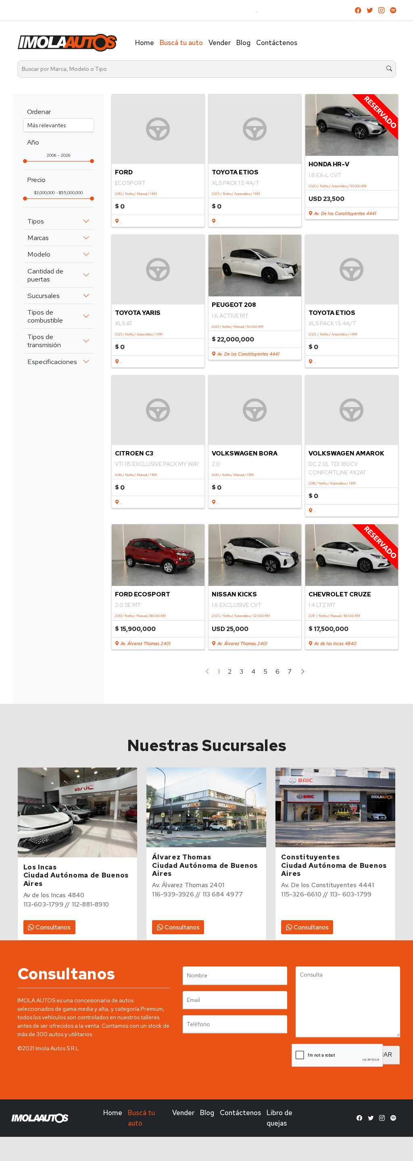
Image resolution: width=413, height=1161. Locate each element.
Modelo (38, 254)
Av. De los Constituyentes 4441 (344, 213)
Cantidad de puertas (45, 275)
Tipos (35, 221)
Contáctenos (276, 42)
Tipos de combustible (45, 316)
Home (144, 42)
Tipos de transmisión (44, 340)
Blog (243, 42)
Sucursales (43, 295)
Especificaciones (52, 361)
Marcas (38, 237)
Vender (220, 42)
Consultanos (52, 927)
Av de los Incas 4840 (334, 643)
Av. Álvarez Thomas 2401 (144, 643)
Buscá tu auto (181, 42)
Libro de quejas (279, 1117)
